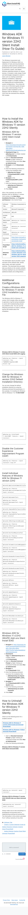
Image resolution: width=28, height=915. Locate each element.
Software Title (8, 822)
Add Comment (22, 853)
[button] (20, 9)
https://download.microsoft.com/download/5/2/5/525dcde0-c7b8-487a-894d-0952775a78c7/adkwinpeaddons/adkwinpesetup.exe (16, 648)
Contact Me (22, 900)
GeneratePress (14, 904)
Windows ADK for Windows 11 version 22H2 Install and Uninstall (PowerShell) (13, 724)
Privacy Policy (6, 900)
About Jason (14, 900)
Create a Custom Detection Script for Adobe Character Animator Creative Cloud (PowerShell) (13, 827)
